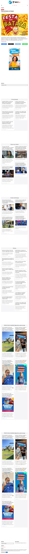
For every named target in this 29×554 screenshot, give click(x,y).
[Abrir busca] (27, 5)
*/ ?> (14, 2)
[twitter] (14, 5)
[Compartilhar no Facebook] (4, 44)
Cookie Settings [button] (3, 552)
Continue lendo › (4, 41)
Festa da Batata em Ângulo (7, 11)
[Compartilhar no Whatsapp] (25, 44)
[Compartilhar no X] (11, 44)
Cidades (3, 9)
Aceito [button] (6, 552)
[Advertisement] (14, 76)
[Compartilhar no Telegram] (18, 44)
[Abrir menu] (1, 5)
